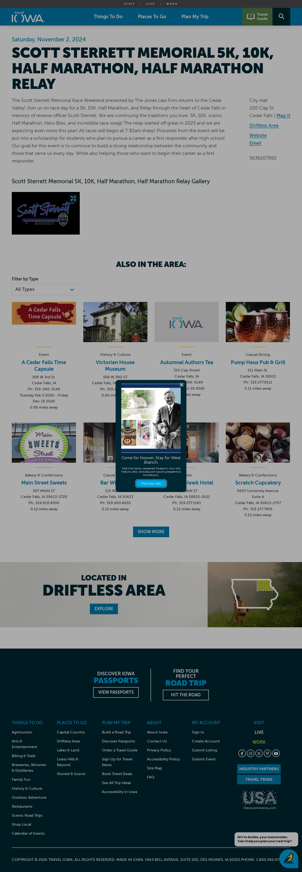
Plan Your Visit (151, 483)
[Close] (182, 385)
